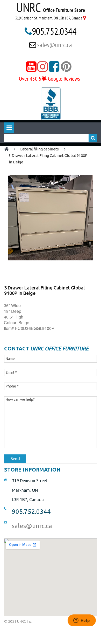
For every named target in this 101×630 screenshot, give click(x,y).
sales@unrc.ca (54, 44)
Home (9, 149)
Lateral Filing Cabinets (39, 149)
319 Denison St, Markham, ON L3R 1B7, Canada (48, 17)
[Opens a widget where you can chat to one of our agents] (81, 620)
